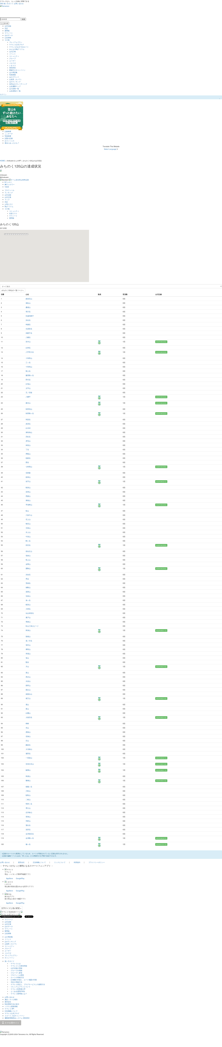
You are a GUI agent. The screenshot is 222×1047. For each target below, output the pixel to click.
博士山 (28, 808)
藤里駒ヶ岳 (30, 375)
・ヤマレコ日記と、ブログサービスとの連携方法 (27, 984)
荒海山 (28, 816)
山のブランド (14, 77)
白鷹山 (28, 713)
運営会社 (21, 862)
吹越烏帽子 (30, 316)
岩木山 (28, 341)
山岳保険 (8, 37)
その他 (7, 40)
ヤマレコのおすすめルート (19, 47)
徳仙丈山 (29, 551)
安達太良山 (30, 764)
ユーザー (12, 61)
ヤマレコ (8, 872)
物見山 (28, 523)
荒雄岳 (28, 583)
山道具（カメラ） (15, 79)
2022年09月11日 (161, 630)
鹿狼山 (28, 732)
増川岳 (28, 311)
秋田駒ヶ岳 (30, 413)
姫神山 (28, 477)
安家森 (28, 473)
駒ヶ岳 (28, 541)
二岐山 (28, 799)
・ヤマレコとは (15, 963)
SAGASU (12, 68)
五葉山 (28, 528)
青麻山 (28, 622)
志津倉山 (29, 812)
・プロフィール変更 (16, 975)
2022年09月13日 (161, 717)
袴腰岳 (28, 324)
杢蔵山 (28, 653)
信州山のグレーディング (18, 84)
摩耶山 (28, 649)
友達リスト (13, 213)
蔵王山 (28, 698)
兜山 (27, 728)
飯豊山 (28, 770)
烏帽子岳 (29, 333)
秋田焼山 (29, 409)
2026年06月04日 (161, 569)
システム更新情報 (11, 1006)
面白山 (28, 690)
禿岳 (27, 579)
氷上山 (28, 532)
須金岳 (28, 574)
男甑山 (28, 454)
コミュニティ (14, 56)
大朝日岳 (29, 717)
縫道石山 (29, 299)
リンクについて (59, 862)
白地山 (28, 384)
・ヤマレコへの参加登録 (18, 966)
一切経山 (29, 758)
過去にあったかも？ (12, 143)
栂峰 (27, 723)
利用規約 (77, 862)
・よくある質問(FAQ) (17, 991)
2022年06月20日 (161, 505)
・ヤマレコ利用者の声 (17, 989)
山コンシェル (9, 140)
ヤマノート (9, 33)
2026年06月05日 (161, 545)
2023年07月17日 (161, 844)
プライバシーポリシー (97, 862)
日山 (27, 740)
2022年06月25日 (161, 342)
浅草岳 (28, 829)
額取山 (28, 795)
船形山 (28, 604)
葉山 (27, 672)
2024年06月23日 (161, 403)
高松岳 (28, 436)
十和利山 (29, 367)
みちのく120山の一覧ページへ (13, 290)
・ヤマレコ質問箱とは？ (18, 993)
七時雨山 (29, 466)
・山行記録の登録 (15, 968)
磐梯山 (28, 780)
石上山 (28, 519)
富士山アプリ (9, 896)
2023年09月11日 (161, 770)
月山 (27, 666)
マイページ (9, 919)
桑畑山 (28, 307)
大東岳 (28, 609)
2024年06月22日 (161, 413)
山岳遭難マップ (15, 86)
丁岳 (27, 449)
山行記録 (8, 26)
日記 (6, 28)
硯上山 (28, 560)
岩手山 (28, 481)
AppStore (9, 878)
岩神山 (28, 492)
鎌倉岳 (28, 745)
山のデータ (9, 35)
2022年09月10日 (161, 667)
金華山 (28, 564)
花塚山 (28, 736)
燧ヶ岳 (28, 844)
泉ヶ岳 (28, 600)
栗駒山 (28, 568)
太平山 (28, 388)
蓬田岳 (28, 753)
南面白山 (29, 694)
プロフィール (9, 190)
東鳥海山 (29, 432)
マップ (7, 199)
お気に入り (9, 204)
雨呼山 (28, 685)
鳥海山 (28, 630)
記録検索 (8, 131)
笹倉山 (28, 596)
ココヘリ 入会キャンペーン (15, 1015)
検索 (23, 19)
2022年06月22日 (161, 397)
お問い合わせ (19, 3)
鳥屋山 (28, 776)
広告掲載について (39, 862)
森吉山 (28, 403)
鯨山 (27, 511)
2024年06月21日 (161, 758)
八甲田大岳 (30, 352)
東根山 (28, 500)
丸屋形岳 (29, 329)
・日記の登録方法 (15, 982)
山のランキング (15, 81)
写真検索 (12, 74)
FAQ (1, 3)
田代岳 (28, 379)
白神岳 (28, 348)
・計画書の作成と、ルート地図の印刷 (23, 980)
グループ (12, 58)
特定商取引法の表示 (12, 1004)
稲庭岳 (28, 458)
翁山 (27, 658)
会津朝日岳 (30, 834)
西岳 (27, 462)
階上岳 (28, 371)
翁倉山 (28, 555)
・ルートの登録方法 (16, 977)
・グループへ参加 (15, 973)
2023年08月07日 (161, 838)
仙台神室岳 (30, 613)
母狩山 (28, 645)
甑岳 (27, 662)
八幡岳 (28, 337)
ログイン (3, 94)
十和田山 (29, 358)
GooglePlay (20, 878)
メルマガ (12, 63)
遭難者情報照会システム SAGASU (17, 1018)
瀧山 (27, 704)
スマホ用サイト (11, 1022)
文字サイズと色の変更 (10, 908)
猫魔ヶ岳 (29, 786)
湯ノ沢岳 (29, 641)
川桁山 (28, 791)
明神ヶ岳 (29, 804)
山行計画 (12, 51)
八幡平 (28, 397)
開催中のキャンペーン (17, 70)
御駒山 (28, 587)
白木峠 (28, 428)
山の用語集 (13, 72)
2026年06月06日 (161, 467)
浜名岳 (28, 320)
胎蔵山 (28, 636)
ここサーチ (4, 23)
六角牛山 (29, 515)
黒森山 (28, 496)
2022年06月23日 (161, 352)
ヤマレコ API (9, 1008)
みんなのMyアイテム (16, 49)
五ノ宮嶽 (29, 392)
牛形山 (28, 536)
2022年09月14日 (161, 698)
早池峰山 (29, 504)
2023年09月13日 (161, 781)
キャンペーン (9, 957)
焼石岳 (28, 545)
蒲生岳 (28, 825)
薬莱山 (28, 591)
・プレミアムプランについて (19, 986)
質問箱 (7, 30)
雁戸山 (28, 617)
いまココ (12, 65)
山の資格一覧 (14, 88)
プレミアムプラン (15, 42)
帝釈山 (28, 821)
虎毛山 (28, 441)
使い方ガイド (8, 3)
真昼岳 (28, 424)
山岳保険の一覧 (15, 91)
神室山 (28, 445)
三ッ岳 (28, 362)
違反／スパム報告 (11, 999)
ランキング (9, 192)
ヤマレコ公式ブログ (16, 44)
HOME (2, 160)
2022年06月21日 (161, 481)
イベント (12, 54)
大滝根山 (29, 749)
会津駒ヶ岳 (30, 838)
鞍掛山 (28, 487)
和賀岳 (28, 419)
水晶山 (28, 681)
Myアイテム (9, 206)
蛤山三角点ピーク (32, 626)
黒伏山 (28, 677)
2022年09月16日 (161, 764)
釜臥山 (28, 303)
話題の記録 (9, 138)
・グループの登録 (15, 970)
